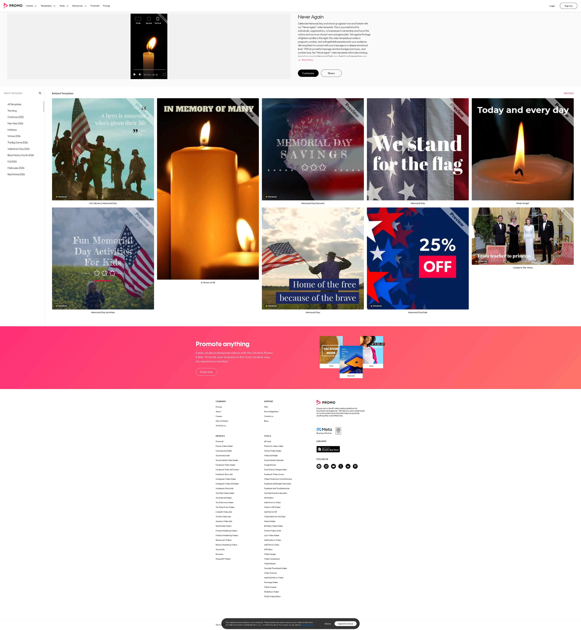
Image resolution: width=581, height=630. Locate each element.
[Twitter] (340, 466)
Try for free (206, 371)
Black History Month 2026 (21, 155)
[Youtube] (333, 466)
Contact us (268, 416)
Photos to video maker (273, 446)
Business (219, 554)
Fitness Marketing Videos (226, 531)
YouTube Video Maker (225, 493)
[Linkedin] (348, 466)
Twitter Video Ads (223, 516)
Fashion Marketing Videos (227, 535)
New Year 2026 (15, 123)
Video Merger (270, 554)
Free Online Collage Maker (275, 469)
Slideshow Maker (271, 592)
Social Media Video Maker (227, 460)
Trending (12, 110)
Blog (266, 421)
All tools (267, 441)
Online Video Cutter (272, 531)
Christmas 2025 (16, 117)
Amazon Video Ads (224, 521)
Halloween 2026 (16, 167)
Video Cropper (270, 587)
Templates (46, 5)
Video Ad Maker (271, 455)
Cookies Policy (307, 625)
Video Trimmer (270, 573)
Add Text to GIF (270, 512)
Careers (219, 416)
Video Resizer (270, 563)
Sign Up (569, 6)
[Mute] (141, 74)
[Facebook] (324, 431)
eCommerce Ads (223, 455)
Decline (328, 624)
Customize (308, 73)
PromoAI (95, 5)
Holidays (12, 129)
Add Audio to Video (272, 540)
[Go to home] (15, 6)
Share (331, 73)
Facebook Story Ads (224, 474)
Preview (103, 146)
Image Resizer (270, 465)
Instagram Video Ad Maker (227, 484)
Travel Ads (220, 549)
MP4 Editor (269, 498)
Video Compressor (272, 559)
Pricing (106, 5)
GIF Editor (268, 549)
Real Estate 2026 (16, 174)
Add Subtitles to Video (273, 578)
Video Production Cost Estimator (278, 479)
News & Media (222, 421)
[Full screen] (164, 74)
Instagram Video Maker (226, 479)
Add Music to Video (272, 502)
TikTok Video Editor (272, 596)
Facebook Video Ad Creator (227, 469)
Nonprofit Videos (223, 559)
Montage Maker (271, 582)
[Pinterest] (355, 466)
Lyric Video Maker (271, 535)
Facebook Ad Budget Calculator (277, 484)
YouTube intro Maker (224, 502)
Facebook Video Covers (274, 474)
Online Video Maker (272, 451)
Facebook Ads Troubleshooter (277, 488)
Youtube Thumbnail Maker (275, 568)
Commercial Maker (224, 451)
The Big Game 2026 (18, 142)
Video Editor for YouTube (274, 516)
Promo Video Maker (224, 446)
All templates (14, 104)
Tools (62, 5)
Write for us (221, 425)
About (218, 411)
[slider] (134, 70)
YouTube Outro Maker (225, 507)
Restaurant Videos (224, 540)
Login (552, 6)
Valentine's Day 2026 (19, 148)
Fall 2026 (12, 161)
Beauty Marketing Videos (226, 545)
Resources (77, 5)
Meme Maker (269, 521)
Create (29, 5)
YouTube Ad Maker (224, 498)
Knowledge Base (271, 411)
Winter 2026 (14, 136)
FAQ (266, 407)
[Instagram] (338, 430)
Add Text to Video (271, 545)
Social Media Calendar (274, 460)
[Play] (134, 74)
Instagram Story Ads (224, 488)
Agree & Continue (345, 624)
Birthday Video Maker (273, 526)
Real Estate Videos (223, 526)
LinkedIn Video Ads (224, 512)
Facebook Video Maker (225, 465)
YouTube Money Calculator (275, 493)
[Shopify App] (341, 449)
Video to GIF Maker (272, 507)
